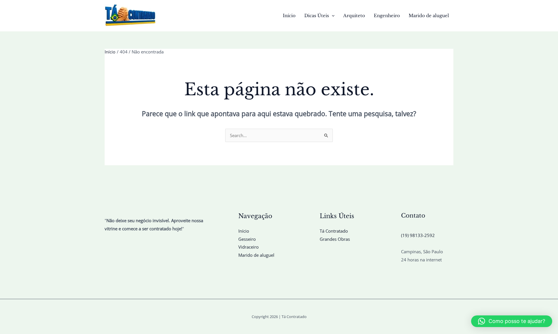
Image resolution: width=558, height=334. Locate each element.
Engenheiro (387, 15)
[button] (332, 16)
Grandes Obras (335, 239)
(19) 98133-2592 (418, 235)
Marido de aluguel (429, 15)
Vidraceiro (248, 247)
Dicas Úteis (316, 15)
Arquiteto (354, 15)
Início (289, 15)
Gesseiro (247, 239)
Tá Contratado (334, 231)
